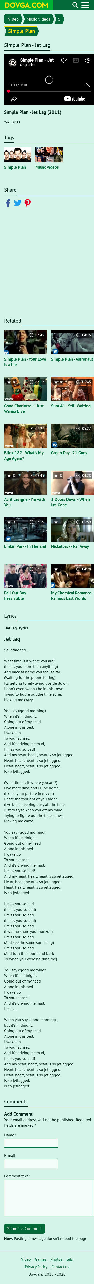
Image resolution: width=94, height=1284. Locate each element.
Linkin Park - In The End (25, 546)
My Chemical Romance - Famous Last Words (72, 595)
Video (13, 19)
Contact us (60, 1266)
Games (40, 1259)
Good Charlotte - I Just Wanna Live (24, 408)
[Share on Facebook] (9, 202)
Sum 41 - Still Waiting (71, 406)
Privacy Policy (36, 1266)
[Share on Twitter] (19, 202)
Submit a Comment (24, 1228)
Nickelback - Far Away (70, 546)
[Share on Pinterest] (28, 202)
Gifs (69, 1259)
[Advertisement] (47, 265)
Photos (56, 1259)
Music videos (38, 19)
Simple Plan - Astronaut (72, 359)
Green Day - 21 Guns (69, 453)
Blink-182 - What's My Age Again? (23, 455)
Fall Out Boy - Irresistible (16, 595)
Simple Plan (21, 31)
